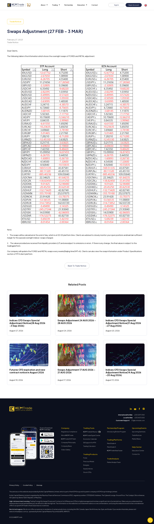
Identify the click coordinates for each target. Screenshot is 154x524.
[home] (19, 5)
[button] (44, 5)
